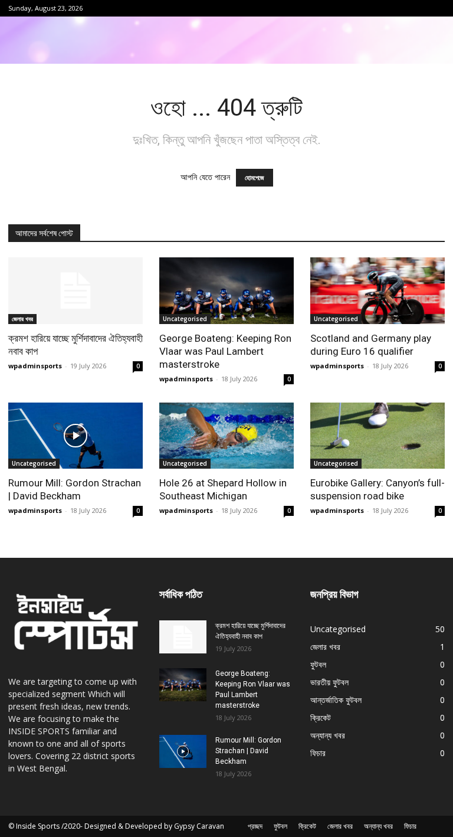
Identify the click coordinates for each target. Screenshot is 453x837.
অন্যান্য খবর (378, 826)
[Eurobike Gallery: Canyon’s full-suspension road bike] (377, 436)
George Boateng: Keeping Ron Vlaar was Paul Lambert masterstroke (225, 351)
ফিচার (410, 826)
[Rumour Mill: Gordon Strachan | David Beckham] (75, 436)
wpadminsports (35, 365)
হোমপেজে (254, 178)
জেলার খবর (22, 319)
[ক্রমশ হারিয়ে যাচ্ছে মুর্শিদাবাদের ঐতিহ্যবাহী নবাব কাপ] (75, 290)
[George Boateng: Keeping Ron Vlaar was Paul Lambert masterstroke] (226, 290)
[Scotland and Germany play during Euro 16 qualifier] (377, 290)
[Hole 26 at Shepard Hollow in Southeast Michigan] (226, 436)
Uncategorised (185, 319)
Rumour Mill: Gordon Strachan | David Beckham (248, 751)
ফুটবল (280, 826)
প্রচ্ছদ (255, 826)
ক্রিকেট (307, 826)
